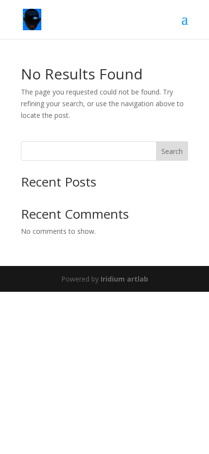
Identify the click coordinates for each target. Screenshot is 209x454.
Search (172, 151)
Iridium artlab (124, 279)
